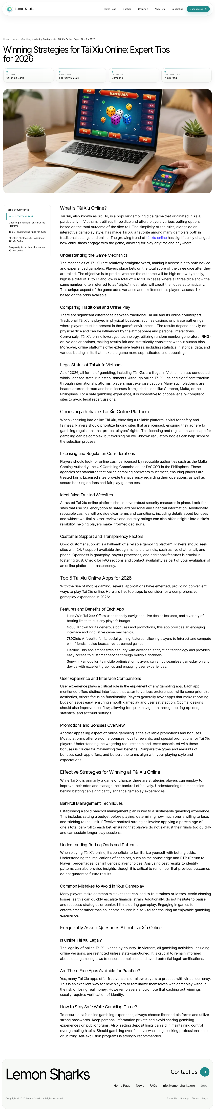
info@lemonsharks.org (178, 1085)
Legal (205, 1098)
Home (6, 39)
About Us (172, 1098)
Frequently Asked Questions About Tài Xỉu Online (27, 249)
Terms (195, 1098)
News (15, 39)
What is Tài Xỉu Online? (21, 216)
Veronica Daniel (15, 77)
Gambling (26, 39)
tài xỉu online (156, 238)
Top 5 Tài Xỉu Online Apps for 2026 (27, 231)
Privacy (184, 1098)
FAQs (153, 1085)
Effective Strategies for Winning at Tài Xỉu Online (27, 240)
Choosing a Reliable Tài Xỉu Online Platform (27, 224)
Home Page (122, 1085)
